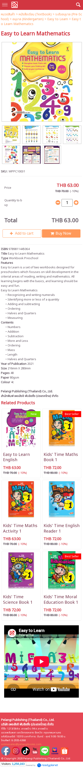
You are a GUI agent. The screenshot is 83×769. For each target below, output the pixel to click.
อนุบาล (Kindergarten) (28, 19)
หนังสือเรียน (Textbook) (35, 14)
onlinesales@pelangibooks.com (21, 744)
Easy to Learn (57, 19)
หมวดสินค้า (8, 14)
